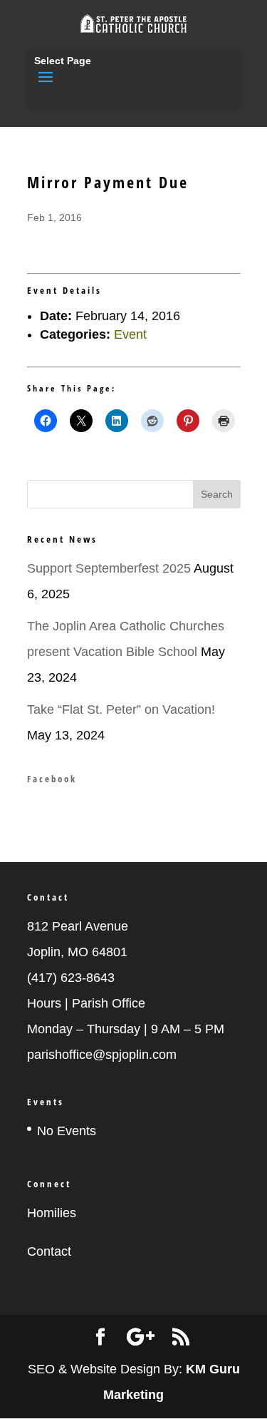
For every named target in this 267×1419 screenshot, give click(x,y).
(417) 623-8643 (71, 977)
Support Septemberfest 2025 (109, 568)
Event (130, 334)
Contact (49, 1251)
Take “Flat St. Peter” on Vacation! (121, 709)
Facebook (52, 778)
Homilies (51, 1213)
